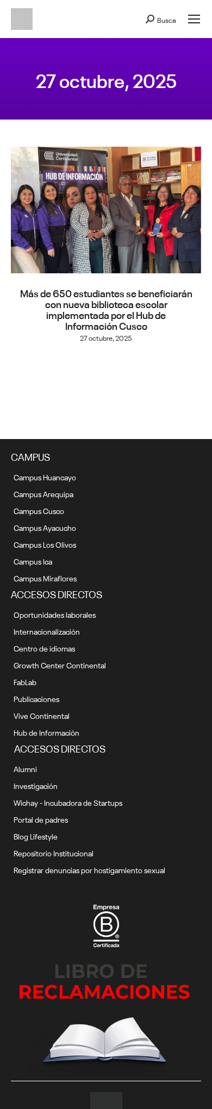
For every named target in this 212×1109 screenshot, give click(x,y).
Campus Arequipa (43, 493)
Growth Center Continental (60, 664)
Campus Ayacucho (45, 527)
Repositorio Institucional (53, 852)
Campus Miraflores (45, 577)
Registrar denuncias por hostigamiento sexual (89, 869)
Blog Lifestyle (36, 835)
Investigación (36, 785)
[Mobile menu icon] (194, 19)
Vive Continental (42, 715)
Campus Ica (33, 560)
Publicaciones (36, 698)
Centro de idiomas (44, 647)
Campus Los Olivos (45, 543)
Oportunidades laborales (55, 614)
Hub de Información (46, 731)
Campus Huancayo (45, 476)
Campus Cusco (39, 510)
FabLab (25, 681)
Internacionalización (47, 630)
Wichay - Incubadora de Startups (68, 802)
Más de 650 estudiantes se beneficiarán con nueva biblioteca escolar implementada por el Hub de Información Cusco (106, 308)
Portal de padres (41, 818)
